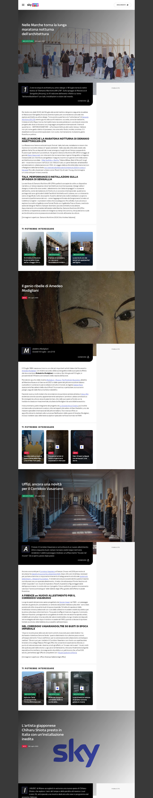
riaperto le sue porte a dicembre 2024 (46, 574)
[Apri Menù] (24, 4)
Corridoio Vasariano (47, 571)
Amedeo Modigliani (29, 371)
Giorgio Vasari (64, 602)
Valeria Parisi (78, 385)
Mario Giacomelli (34, 155)
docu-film (85, 394)
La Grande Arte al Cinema (69, 406)
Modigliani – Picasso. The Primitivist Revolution (63, 380)
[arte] (34, 5)
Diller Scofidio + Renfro (50, 160)
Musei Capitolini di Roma (67, 653)
